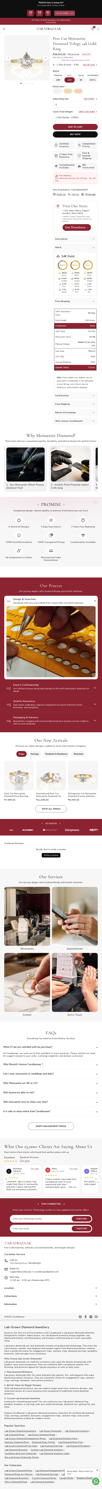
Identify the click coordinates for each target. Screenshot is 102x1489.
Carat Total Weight (63, 111)
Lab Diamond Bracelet (16, 1449)
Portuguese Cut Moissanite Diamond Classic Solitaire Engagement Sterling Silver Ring (82, 795)
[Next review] (96, 1179)
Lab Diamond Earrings (51, 1446)
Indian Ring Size (61, 99)
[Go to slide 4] (28, 83)
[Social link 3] (90, 1316)
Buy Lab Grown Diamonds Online (22, 1457)
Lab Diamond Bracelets (17, 1478)
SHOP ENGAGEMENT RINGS (51, 1126)
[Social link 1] (80, 1316)
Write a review (51, 855)
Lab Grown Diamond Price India (21, 1446)
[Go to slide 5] (30, 83)
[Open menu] (4, 28)
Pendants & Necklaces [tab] (56, 754)
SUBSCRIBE (81, 1218)
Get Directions (77, 227)
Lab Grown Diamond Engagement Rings (25, 1438)
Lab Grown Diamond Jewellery (20, 1431)
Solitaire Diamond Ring (17, 1442)
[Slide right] (46, 58)
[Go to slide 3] (25, 83)
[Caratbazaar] (48, 28)
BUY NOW (75, 134)
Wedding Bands (84, 1478)
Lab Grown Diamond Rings (41, 1434)
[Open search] (98, 28)
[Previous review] (6, 1179)
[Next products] (94, 780)
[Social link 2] (85, 1316)
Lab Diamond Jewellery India (54, 1453)
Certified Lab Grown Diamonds (20, 1453)
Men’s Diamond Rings (16, 1481)
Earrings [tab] (35, 754)
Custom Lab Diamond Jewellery (47, 1449)
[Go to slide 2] (23, 83)
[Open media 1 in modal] (27, 57)
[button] (75, 239)
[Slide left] (8, 58)
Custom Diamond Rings (44, 1478)
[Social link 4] (96, 1316)
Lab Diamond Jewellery (77, 1431)
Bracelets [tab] (78, 754)
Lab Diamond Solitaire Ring (63, 1438)
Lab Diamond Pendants (78, 1446)
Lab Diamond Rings (15, 1434)
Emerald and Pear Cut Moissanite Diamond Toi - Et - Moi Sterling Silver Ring (50, 795)
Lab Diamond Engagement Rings (52, 1470)
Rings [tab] (21, 754)
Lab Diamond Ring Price (70, 1442)
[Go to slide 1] (21, 83)
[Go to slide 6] (33, 83)
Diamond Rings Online (43, 1442)
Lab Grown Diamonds (50, 1431)
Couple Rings (66, 1478)
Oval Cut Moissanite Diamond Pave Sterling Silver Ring (16, 795)
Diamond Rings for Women (19, 1474)
